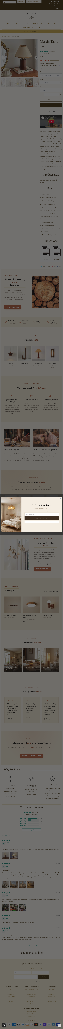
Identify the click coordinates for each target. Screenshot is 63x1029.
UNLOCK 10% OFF (41, 518)
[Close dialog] (60, 497)
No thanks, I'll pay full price (41, 521)
